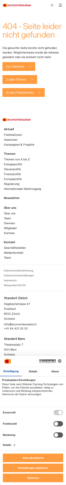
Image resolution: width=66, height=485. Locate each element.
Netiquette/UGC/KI (15, 285)
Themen (9, 154)
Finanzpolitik (12, 174)
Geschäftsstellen (15, 248)
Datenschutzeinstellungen (19, 275)
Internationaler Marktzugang (22, 189)
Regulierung (11, 184)
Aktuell (9, 129)
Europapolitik (13, 179)
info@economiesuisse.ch (20, 324)
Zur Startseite (15, 66)
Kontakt (9, 242)
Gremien (9, 223)
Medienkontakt (13, 253)
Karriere (9, 233)
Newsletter (12, 198)
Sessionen (10, 140)
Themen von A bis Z (17, 159)
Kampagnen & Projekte (19, 144)
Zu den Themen (16, 79)
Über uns (10, 208)
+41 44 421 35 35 (16, 328)
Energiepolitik (13, 164)
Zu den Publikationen (20, 92)
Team (7, 218)
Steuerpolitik (12, 169)
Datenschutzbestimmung (18, 270)
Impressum (10, 280)
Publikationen (13, 135)
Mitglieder (10, 228)
